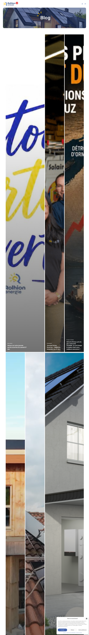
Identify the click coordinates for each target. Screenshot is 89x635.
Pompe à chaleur (70, 339)
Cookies (64, 632)
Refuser (72, 629)
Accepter (62, 629)
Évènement (49, 343)
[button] (86, 618)
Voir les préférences (82, 629)
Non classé (10, 343)
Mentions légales (79, 632)
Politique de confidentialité (71, 632)
